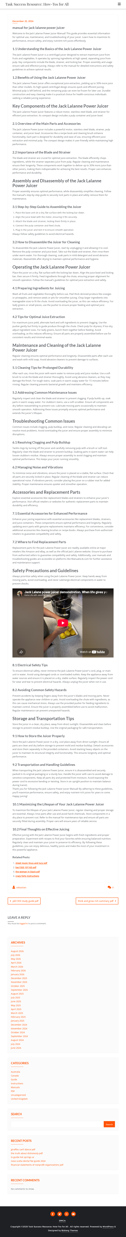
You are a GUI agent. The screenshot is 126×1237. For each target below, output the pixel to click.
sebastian (21, 887)
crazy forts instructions (27, 875)
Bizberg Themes (69, 1230)
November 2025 (19, 982)
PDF (13, 1091)
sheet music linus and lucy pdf (31, 863)
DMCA (62, 1220)
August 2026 (17, 951)
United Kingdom (19, 1098)
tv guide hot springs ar (22, 1157)
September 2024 (19, 1036)
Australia (15, 1071)
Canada (15, 1075)
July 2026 (15, 955)
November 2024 (19, 1028)
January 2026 (17, 974)
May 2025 (16, 1005)
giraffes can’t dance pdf (23, 1149)
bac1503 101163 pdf (26, 867)
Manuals (15, 1087)
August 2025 (17, 993)
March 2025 (17, 1013)
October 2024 (18, 1032)
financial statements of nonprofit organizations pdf (37, 1164)
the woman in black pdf (28, 871)
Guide (14, 1079)
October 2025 (18, 986)
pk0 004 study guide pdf (25, 900)
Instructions (17, 1083)
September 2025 (19, 989)
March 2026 (17, 966)
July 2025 (15, 997)
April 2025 (16, 1009)
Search (16, 1114)
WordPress (108, 1226)
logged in (24, 923)
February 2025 (18, 1016)
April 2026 (16, 962)
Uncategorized (18, 1095)
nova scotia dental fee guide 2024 (28, 1160)
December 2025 (19, 978)
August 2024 (17, 1040)
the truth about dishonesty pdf (27, 1153)
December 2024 (19, 1024)
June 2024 (16, 1047)
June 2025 (16, 1001)
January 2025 (17, 1020)
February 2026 (18, 970)
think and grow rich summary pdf (95, 900)
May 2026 (16, 958)
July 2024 (15, 1044)
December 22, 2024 (22, 21)
